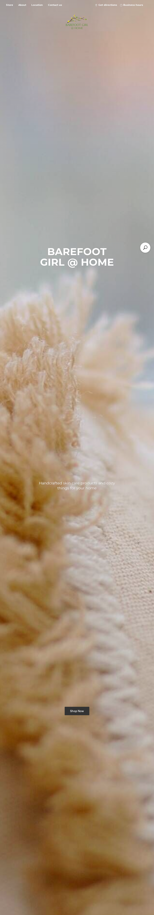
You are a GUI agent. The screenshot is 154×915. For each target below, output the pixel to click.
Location (37, 5)
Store (9, 5)
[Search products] (145, 247)
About (22, 5)
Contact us (55, 5)
